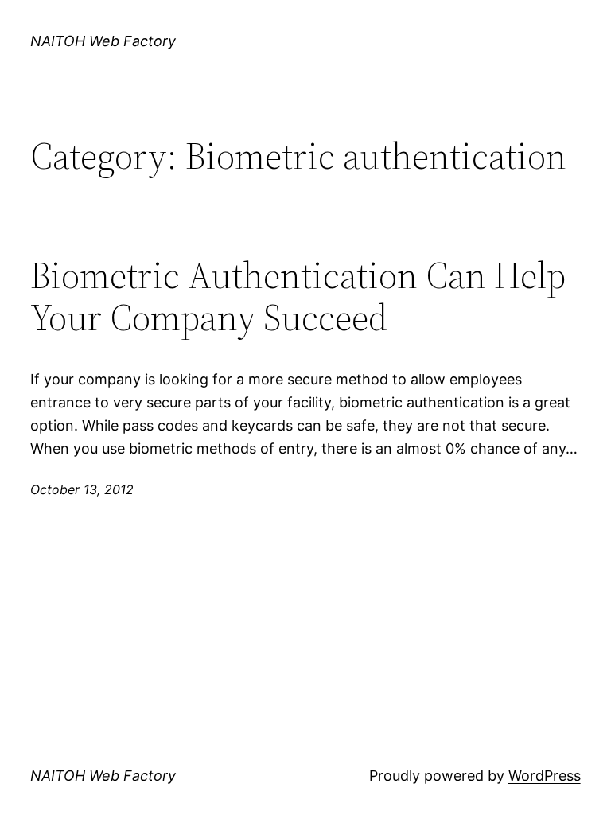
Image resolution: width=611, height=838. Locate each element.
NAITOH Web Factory (103, 41)
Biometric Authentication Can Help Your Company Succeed (298, 296)
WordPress (544, 775)
